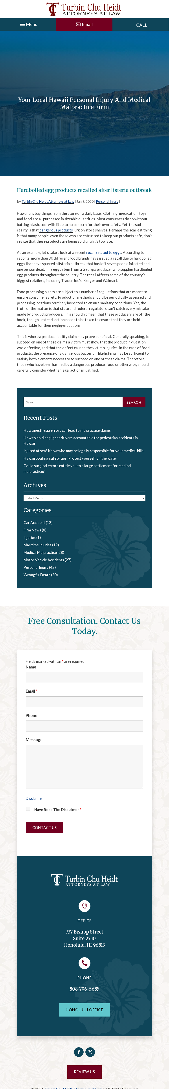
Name (31, 667)
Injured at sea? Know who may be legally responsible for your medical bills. (84, 450)
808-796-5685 (84, 989)
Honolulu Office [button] (84, 1010)
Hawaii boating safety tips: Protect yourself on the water (70, 458)
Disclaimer (34, 798)
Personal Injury (107, 201)
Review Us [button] (84, 1071)
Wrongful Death (37, 574)
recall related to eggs (103, 252)
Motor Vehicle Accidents (44, 560)
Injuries (30, 537)
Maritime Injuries (37, 545)
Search (134, 402)
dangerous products (56, 230)
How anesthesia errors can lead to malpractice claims (67, 430)
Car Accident (34, 522)
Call (141, 24)
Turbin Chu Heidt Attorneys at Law (48, 201)
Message (34, 739)
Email (31, 691)
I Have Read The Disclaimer (56, 809)
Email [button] (87, 24)
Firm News (32, 530)
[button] (28, 23)
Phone (31, 715)
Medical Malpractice (40, 552)
